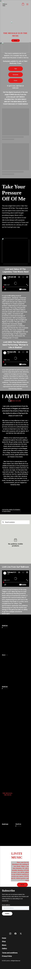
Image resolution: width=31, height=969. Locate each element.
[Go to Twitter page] (21, 934)
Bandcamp (15, 74)
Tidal (15, 68)
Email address (6, 905)
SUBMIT (7, 913)
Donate (22, 884)
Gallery (4, 948)
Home (4, 938)
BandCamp (5, 824)
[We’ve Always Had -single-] (8, 623)
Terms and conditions (10, 953)
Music (4, 945)
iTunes (15, 80)
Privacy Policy (7, 956)
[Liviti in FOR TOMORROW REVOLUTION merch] (22, 623)
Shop (15, 40)
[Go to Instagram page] (10, 934)
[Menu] (27, 4)
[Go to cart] (23, 4)
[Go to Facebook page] (15, 934)
